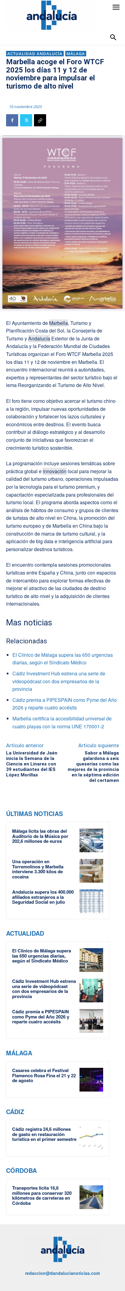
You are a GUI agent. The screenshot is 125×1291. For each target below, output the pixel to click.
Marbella (58, 322)
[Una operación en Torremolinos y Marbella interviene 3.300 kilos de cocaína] (91, 871)
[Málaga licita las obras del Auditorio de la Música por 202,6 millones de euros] (91, 840)
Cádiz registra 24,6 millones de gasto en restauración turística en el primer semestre (44, 1134)
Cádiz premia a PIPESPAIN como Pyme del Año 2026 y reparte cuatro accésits (40, 1016)
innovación (54, 471)
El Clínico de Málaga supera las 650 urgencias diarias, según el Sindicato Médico (41, 955)
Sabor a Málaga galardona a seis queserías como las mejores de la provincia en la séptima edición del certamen (93, 766)
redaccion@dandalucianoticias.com (62, 1273)
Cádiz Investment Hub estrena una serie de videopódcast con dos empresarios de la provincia (58, 681)
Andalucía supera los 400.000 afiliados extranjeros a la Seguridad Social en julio (43, 896)
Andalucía (39, 338)
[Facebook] (12, 120)
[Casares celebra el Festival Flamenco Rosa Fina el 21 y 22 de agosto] (91, 1080)
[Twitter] (26, 120)
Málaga (75, 53)
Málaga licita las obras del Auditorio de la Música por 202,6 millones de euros (40, 836)
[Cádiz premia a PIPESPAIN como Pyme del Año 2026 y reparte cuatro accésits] (91, 1021)
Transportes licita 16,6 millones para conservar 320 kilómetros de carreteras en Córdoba (42, 1195)
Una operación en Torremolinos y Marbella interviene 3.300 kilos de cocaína (37, 869)
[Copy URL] (40, 120)
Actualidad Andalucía (34, 53)
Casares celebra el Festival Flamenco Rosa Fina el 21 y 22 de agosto (44, 1075)
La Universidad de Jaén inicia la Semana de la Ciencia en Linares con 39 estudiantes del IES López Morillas (31, 764)
